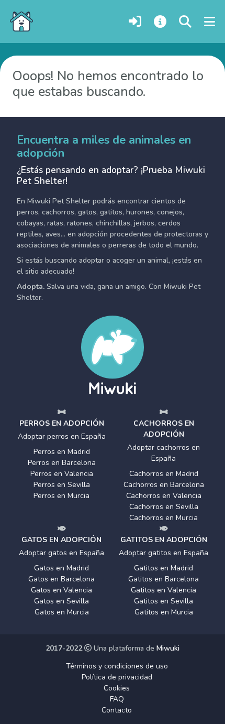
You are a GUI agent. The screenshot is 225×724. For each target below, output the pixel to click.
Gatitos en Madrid (163, 568)
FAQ (117, 699)
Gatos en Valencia (61, 590)
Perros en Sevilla (61, 485)
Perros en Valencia (61, 474)
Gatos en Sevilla (61, 601)
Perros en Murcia (61, 496)
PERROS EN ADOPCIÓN (61, 423)
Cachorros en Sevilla (163, 507)
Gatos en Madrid (61, 568)
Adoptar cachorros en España (163, 452)
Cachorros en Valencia (163, 496)
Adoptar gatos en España (61, 553)
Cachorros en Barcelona (163, 485)
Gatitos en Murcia (163, 612)
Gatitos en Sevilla (163, 601)
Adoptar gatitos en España (163, 553)
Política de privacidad (117, 677)
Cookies (117, 688)
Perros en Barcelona (62, 463)
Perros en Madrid (61, 452)
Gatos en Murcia (62, 612)
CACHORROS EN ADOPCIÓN (163, 428)
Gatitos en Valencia (163, 590)
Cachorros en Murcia (163, 518)
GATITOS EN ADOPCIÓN (163, 540)
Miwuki (167, 648)
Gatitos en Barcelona (163, 579)
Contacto (117, 710)
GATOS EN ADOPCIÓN (61, 540)
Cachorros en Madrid (163, 474)
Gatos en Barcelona (61, 579)
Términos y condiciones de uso (117, 666)
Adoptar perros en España (62, 436)
